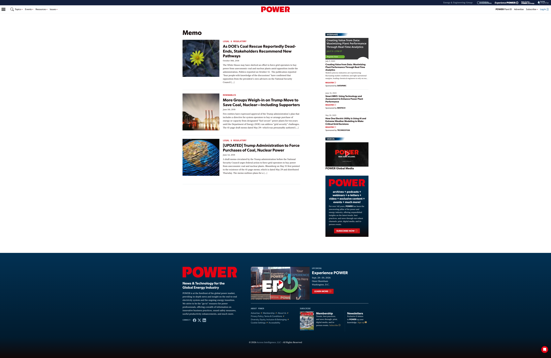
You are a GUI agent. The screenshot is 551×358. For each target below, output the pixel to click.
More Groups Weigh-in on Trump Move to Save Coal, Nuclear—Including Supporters (261, 102)
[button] (3, 9)
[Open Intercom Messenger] (544, 349)
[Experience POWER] (506, 2)
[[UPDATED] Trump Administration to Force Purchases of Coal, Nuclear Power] (201, 156)
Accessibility (274, 322)
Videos (330, 139)
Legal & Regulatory (234, 41)
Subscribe (333, 325)
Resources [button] (41, 9)
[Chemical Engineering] (484, 2)
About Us (282, 313)
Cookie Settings (258, 322)
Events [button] (28, 9)
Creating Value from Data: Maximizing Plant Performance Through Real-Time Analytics (345, 67)
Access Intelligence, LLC (269, 342)
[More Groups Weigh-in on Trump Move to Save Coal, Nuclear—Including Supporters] (201, 111)
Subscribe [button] (531, 9)
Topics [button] (18, 9)
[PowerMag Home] (275, 9)
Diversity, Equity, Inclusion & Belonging (269, 319)
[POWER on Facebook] (194, 320)
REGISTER (329, 82)
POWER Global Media (339, 168)
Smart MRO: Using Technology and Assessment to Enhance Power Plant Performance (344, 98)
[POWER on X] (199, 320)
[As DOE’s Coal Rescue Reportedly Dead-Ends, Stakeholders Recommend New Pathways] (201, 57)
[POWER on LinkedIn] (204, 320)
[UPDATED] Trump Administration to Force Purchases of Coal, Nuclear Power (261, 147)
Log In (543, 9)
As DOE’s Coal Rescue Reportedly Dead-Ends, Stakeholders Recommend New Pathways (259, 50)
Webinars (332, 34)
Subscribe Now (345, 230)
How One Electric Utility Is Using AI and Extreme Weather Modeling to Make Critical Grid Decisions (345, 121)
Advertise (519, 9)
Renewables (229, 95)
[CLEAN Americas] (543, 2)
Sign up (361, 322)
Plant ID (504, 9)
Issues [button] (53, 9)
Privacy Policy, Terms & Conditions (266, 316)
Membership (269, 313)
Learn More (321, 291)
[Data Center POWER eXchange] (528, 2)
